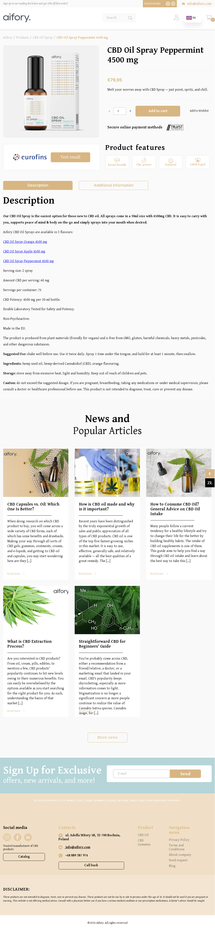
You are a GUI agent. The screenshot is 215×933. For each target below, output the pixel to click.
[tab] (38, 185)
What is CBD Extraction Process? (29, 644)
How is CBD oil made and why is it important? (106, 507)
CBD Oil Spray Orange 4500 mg (25, 242)
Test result (70, 157)
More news (107, 737)
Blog (172, 866)
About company (180, 855)
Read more (13, 573)
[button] (198, 111)
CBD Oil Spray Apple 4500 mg (24, 252)
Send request (178, 860)
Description (37, 185)
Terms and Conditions (177, 847)
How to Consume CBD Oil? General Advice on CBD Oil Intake (175, 509)
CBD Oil (143, 835)
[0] (209, 19)
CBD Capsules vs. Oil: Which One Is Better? (33, 507)
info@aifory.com (199, 3)
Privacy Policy (179, 840)
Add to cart (158, 111)
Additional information (114, 185)
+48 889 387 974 (76, 855)
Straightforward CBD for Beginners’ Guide (102, 644)
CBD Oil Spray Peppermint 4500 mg (28, 261)
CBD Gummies (144, 842)
